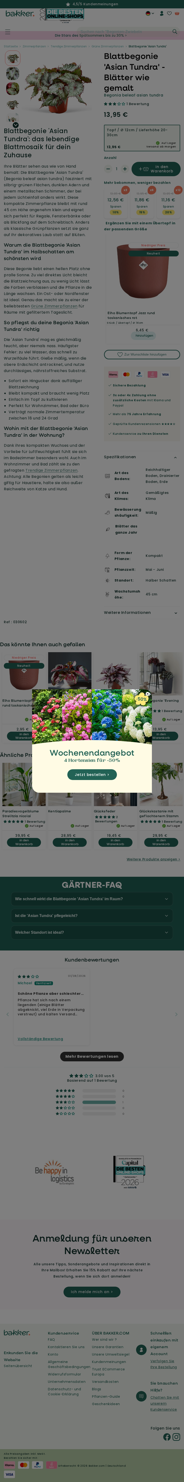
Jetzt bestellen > (92, 774)
